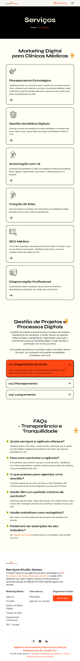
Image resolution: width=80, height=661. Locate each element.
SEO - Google (12, 624)
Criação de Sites (14, 613)
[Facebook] (33, 641)
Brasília (32, 576)
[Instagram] (40, 641)
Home (33, 27)
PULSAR (10, 601)
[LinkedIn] (46, 641)
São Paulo (22, 576)
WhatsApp (34, 597)
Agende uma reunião (22, 535)
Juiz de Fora (44, 576)
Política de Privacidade (44, 657)
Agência (10, 597)
